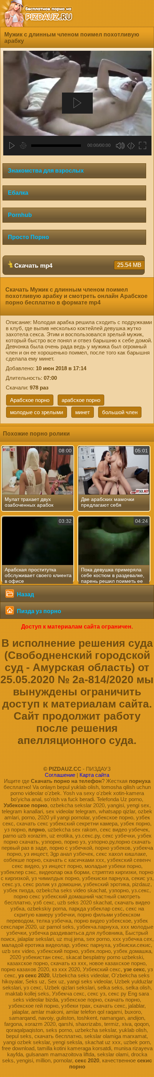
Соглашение (60, 775)
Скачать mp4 (77, 265)
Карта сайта (94, 775)
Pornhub (20, 215)
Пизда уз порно (38, 611)
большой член (120, 412)
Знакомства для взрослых (46, 171)
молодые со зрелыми (36, 412)
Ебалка (18, 193)
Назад (24, 594)
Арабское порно (29, 400)
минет (82, 412)
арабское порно (81, 400)
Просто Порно (28, 237)
